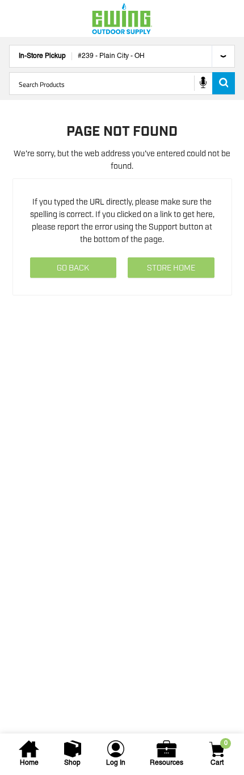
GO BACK (73, 268)
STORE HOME (171, 268)
